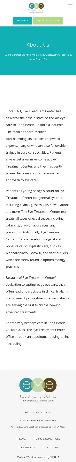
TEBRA (54, 457)
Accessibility (26, 447)
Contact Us (50, 447)
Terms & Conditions (47, 438)
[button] (70, 6)
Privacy (21, 438)
